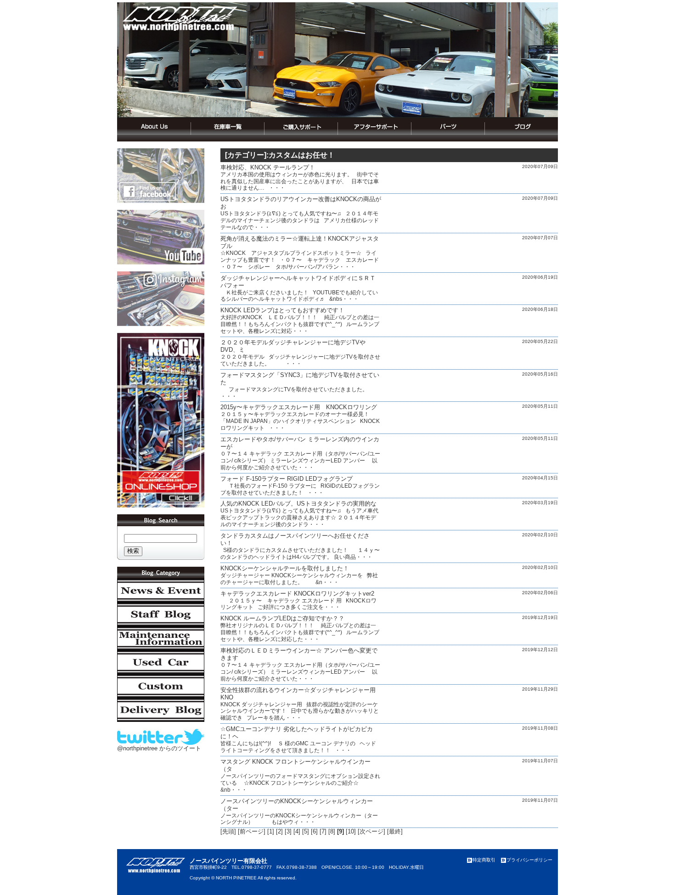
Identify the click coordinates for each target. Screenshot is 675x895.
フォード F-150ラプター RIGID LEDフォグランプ (286, 478)
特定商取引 (483, 859)
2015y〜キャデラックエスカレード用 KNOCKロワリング (298, 407)
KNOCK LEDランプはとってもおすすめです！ (282, 310)
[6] (314, 831)
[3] (288, 831)
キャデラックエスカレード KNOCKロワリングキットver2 (297, 593)
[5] (305, 831)
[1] (270, 831)
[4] (296, 831)
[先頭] (228, 831)
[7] (323, 831)
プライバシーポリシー (529, 859)
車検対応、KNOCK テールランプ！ (267, 167)
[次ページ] (371, 831)
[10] (351, 831)
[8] (331, 831)
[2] (279, 831)
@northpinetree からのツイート (159, 748)
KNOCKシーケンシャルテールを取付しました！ (284, 568)
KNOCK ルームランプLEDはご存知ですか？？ (282, 618)
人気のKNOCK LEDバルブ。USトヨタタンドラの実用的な (298, 503)
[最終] (395, 831)
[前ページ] (251, 831)
